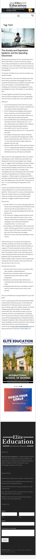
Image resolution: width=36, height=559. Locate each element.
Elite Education (6, 550)
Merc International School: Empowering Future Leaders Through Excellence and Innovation (17, 492)
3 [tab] (19, 386)
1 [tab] (14, 386)
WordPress (28, 550)
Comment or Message (9, 528)
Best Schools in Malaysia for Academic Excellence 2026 (17, 478)
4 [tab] (21, 386)
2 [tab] (16, 386)
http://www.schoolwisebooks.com (21, 326)
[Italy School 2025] (18, 361)
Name (4, 511)
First (3, 517)
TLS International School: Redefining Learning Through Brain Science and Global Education (17, 482)
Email (4, 520)
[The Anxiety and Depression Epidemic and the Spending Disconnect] (18, 38)
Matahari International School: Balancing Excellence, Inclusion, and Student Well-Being (17, 498)
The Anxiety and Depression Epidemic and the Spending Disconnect (15, 53)
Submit (5, 540)
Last (20, 517)
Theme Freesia (20, 550)
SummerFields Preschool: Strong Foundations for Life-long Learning (17, 487)
